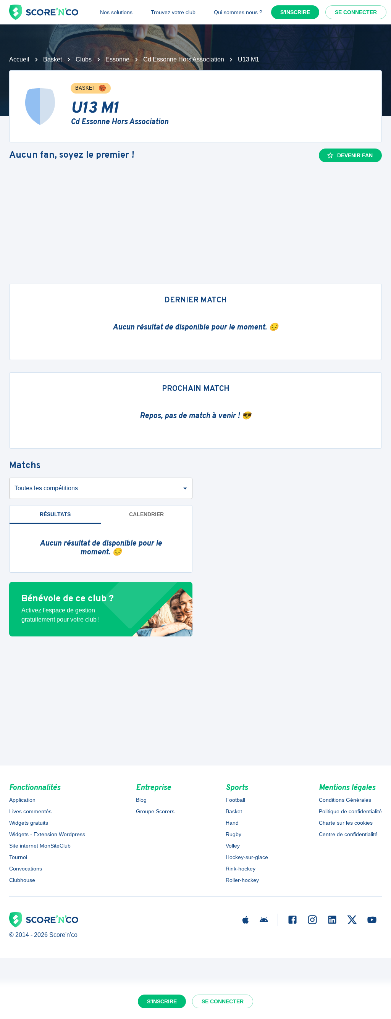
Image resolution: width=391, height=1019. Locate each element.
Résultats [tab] (55, 514)
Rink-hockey (240, 869)
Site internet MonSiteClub (40, 846)
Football (235, 800)
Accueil (19, 59)
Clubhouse (22, 880)
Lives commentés (30, 811)
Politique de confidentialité (350, 811)
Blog (141, 800)
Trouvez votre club (173, 12)
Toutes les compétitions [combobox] (46, 488)
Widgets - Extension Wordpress (47, 834)
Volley (233, 846)
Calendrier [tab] (146, 514)
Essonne (117, 59)
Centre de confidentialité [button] (348, 834)
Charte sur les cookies (346, 823)
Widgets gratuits (28, 823)
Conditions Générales (345, 800)
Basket (52, 59)
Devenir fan (355, 155)
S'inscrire (295, 12)
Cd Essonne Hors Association (183, 59)
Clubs (84, 59)
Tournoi (18, 857)
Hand (232, 823)
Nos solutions (116, 12)
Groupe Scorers (155, 811)
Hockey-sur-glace (247, 857)
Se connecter (356, 12)
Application (22, 800)
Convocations (25, 869)
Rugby (233, 834)
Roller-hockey (242, 880)
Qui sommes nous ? (238, 12)
